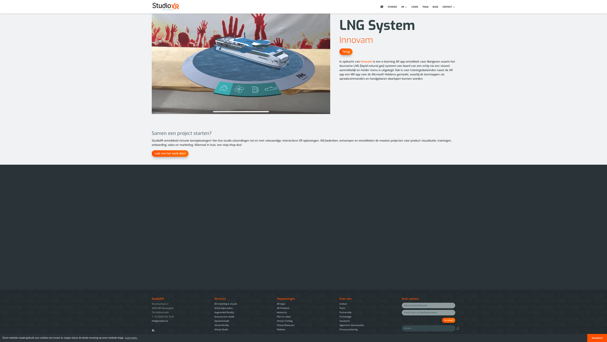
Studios (392, 7)
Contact (447, 7)
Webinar (281, 329)
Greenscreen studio (224, 316)
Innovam (356, 40)
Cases (414, 7)
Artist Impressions (223, 308)
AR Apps (281, 303)
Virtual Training (284, 321)
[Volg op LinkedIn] (153, 330)
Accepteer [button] (597, 338)
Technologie (345, 316)
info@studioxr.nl (160, 321)
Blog (435, 7)
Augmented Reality (224, 312)
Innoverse (282, 312)
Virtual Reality (221, 325)
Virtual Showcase (285, 325)
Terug (346, 52)
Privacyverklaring (348, 329)
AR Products (283, 308)
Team (425, 7)
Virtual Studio (221, 329)
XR (402, 7)
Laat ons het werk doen (170, 153)
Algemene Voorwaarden (351, 325)
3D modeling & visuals (225, 303)
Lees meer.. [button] (131, 337)
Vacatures (344, 321)
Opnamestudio (221, 321)
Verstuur (448, 320)
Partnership (345, 312)
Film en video (284, 316)
